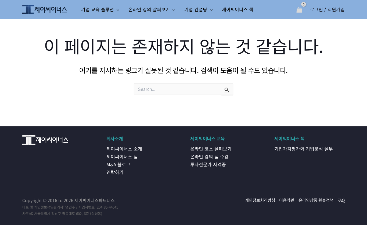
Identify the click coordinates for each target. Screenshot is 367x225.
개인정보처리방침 (260, 200)
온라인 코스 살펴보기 (211, 148)
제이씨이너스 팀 (122, 156)
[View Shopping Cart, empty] (299, 9)
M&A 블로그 (118, 164)
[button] (116, 9)
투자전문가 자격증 (208, 164)
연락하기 (115, 172)
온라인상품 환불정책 (315, 200)
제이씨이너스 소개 (124, 148)
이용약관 (286, 200)
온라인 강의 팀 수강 (209, 156)
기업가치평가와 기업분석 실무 (303, 148)
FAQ (341, 200)
